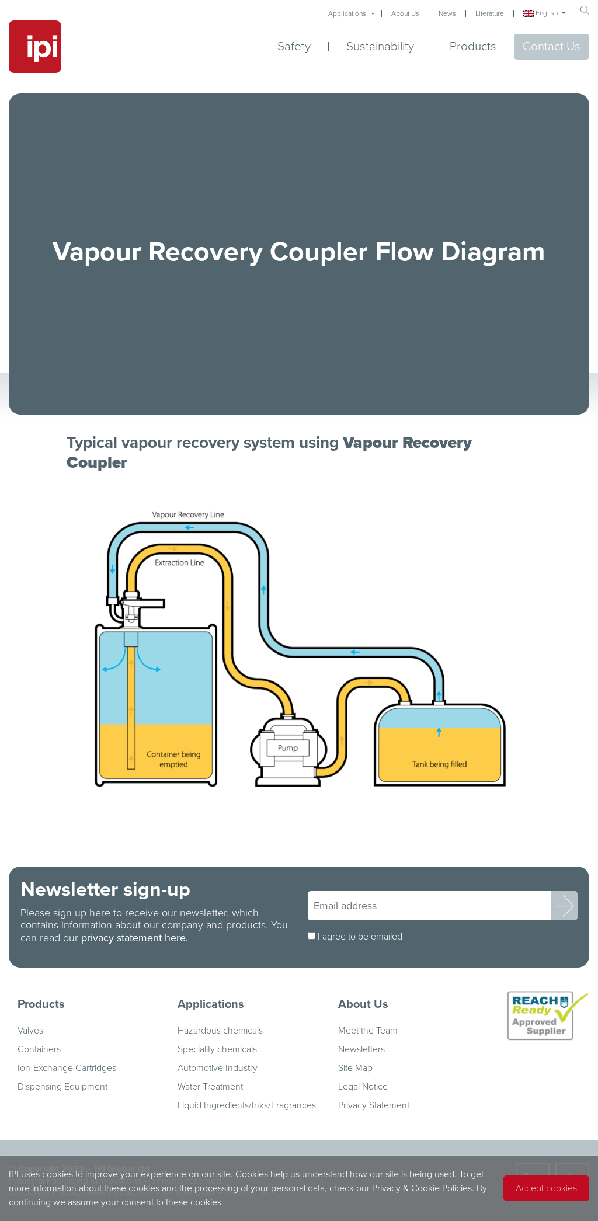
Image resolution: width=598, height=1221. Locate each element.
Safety (294, 46)
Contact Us (551, 46)
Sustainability (380, 46)
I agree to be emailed (360, 936)
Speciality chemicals (217, 1049)
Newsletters (361, 1049)
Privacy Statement (373, 1105)
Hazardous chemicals (220, 1030)
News (447, 13)
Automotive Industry (218, 1068)
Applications (347, 13)
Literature (489, 13)
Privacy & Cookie (406, 1188)
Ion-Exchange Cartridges (67, 1068)
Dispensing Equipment (62, 1087)
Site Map (355, 1068)
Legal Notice (363, 1087)
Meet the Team (368, 1030)
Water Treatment (210, 1087)
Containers (39, 1049)
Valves (30, 1030)
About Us (405, 13)
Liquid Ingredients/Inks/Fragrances (247, 1105)
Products (473, 46)
